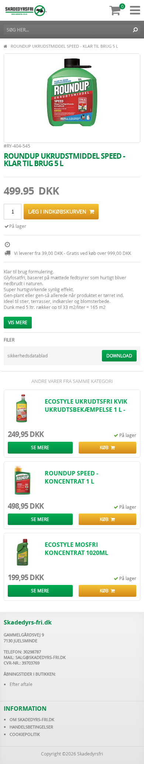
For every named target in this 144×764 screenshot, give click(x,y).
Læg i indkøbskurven (58, 211)
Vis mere (17, 322)
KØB (105, 447)
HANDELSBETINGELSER (31, 727)
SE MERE (40, 447)
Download (119, 356)
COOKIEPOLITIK (25, 734)
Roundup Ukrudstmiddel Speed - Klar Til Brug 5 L (64, 46)
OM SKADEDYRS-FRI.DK (32, 719)
